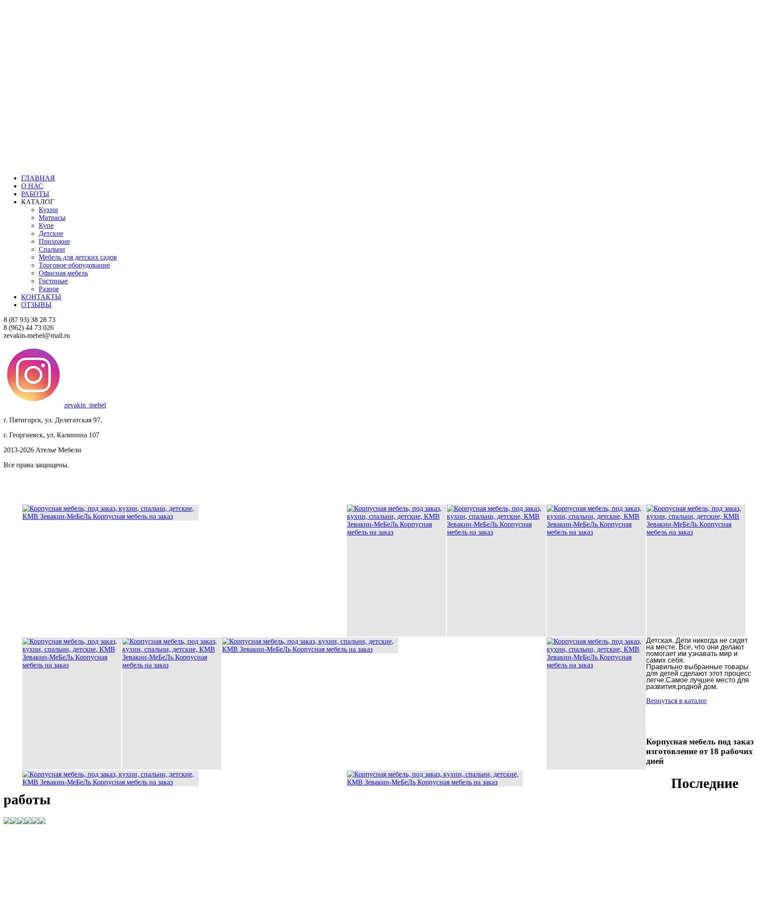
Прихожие (54, 241)
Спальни (52, 249)
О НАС (32, 186)
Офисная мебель (63, 273)
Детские (51, 233)
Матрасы (52, 217)
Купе (46, 225)
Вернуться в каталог (714, 594)
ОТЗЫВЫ (36, 304)
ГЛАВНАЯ (38, 178)
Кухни (48, 209)
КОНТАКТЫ (41, 297)
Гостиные (53, 281)
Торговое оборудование (74, 265)
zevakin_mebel (85, 405)
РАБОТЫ (35, 194)
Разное (49, 289)
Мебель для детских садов (78, 257)
